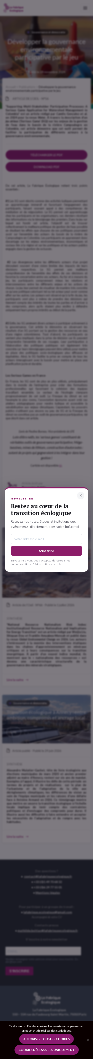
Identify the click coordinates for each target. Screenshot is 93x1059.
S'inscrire (46, 551)
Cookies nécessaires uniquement (47, 1050)
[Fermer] (80, 495)
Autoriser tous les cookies (46, 1039)
